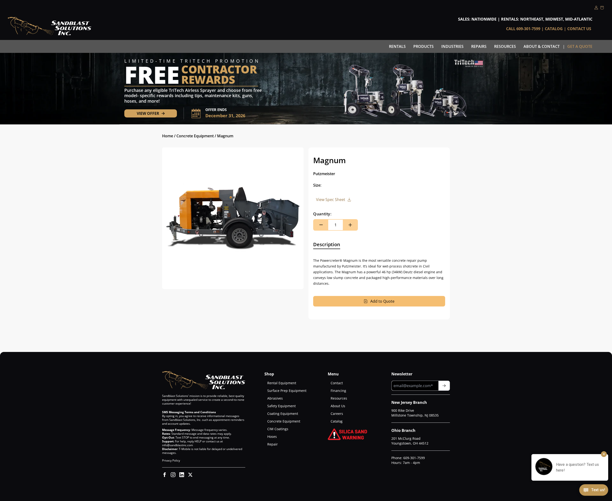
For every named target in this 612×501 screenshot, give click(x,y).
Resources (505, 46)
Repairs (478, 46)
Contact (337, 383)
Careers (337, 413)
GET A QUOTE (579, 46)
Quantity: (322, 214)
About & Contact (542, 46)
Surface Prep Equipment (286, 390)
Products (423, 46)
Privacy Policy (171, 460)
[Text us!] (593, 490)
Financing (338, 390)
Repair (272, 444)
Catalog (554, 28)
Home (167, 136)
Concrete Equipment (195, 136)
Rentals (397, 46)
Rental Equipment (281, 383)
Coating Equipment (282, 413)
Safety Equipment (281, 406)
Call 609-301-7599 (523, 28)
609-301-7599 (414, 458)
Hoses (272, 436)
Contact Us (579, 28)
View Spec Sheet (330, 199)
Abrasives (275, 398)
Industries (452, 46)
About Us (338, 406)
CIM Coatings (277, 429)
